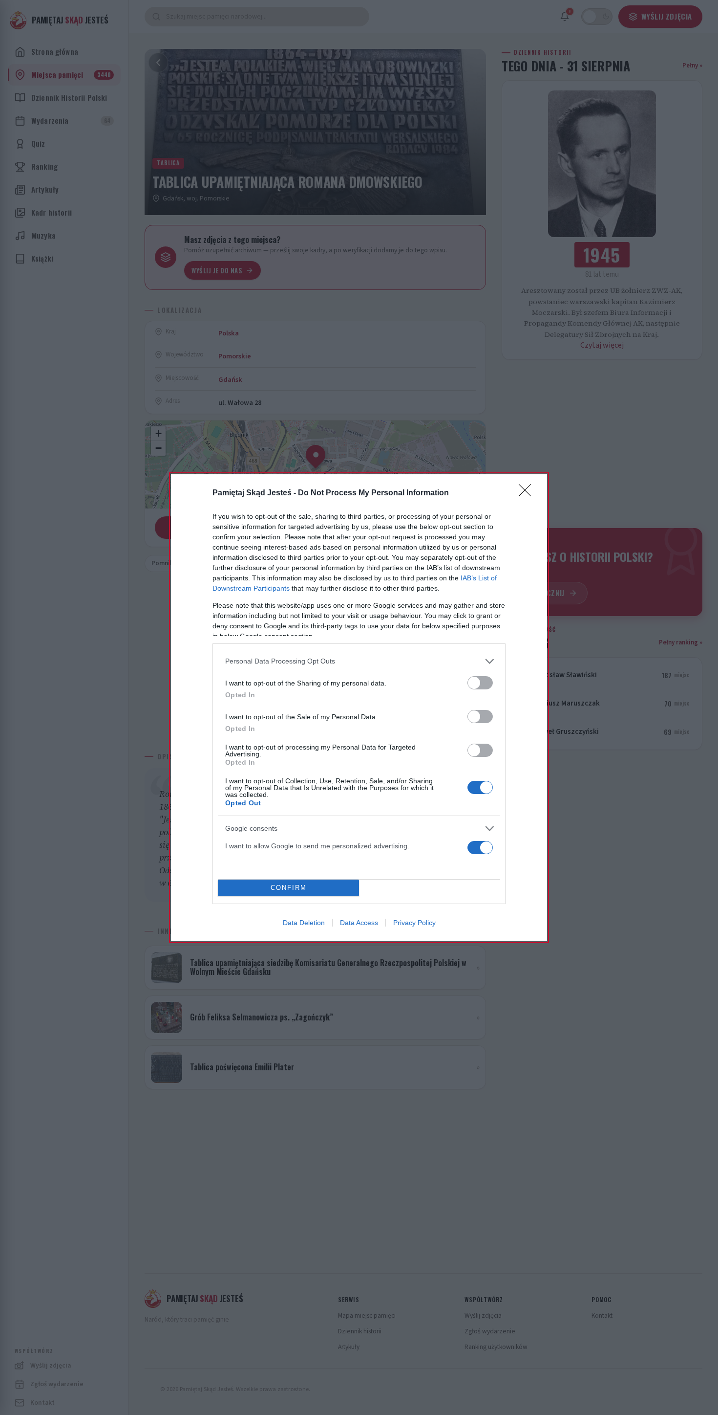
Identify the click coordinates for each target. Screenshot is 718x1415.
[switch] (480, 682)
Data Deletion (304, 923)
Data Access (359, 923)
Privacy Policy (414, 923)
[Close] (528, 493)
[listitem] (359, 661)
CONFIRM (289, 887)
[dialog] (359, 707)
